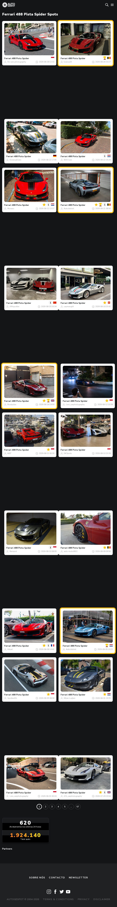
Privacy (84, 899)
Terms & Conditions (58, 899)
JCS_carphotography (73, 796)
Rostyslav (11, 404)
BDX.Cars (68, 160)
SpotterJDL (12, 698)
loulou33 (68, 62)
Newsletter (78, 877)
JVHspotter (14, 306)
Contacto (57, 877)
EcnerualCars (15, 160)
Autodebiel (69, 208)
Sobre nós (37, 877)
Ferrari (7, 58)
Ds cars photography (16, 62)
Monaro (10, 208)
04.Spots (68, 453)
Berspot (13, 551)
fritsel (10, 649)
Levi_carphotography (75, 404)
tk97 (9, 453)
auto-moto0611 (71, 551)
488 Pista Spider (20, 58)
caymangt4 (68, 306)
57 (77, 806)
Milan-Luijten (69, 698)
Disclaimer (101, 899)
